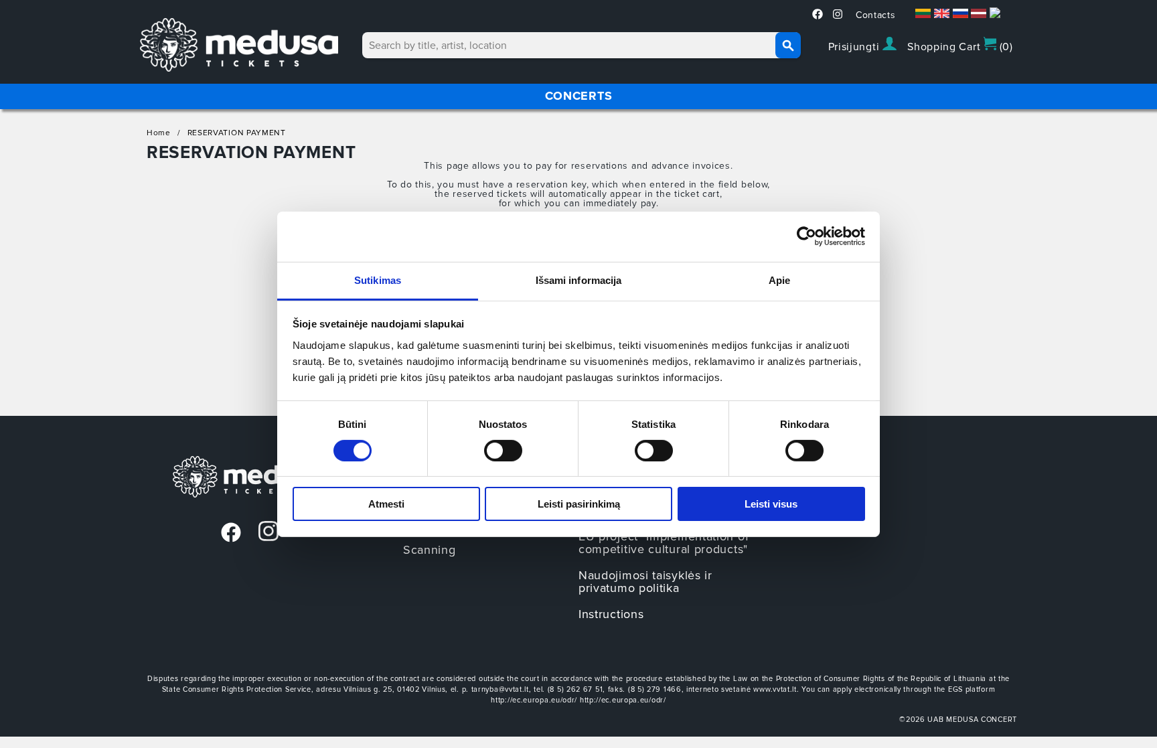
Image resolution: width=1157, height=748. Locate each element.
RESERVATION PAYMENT (236, 133)
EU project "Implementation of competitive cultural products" (663, 542)
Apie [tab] (779, 279)
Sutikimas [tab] (377, 279)
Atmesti (386, 504)
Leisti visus (771, 504)
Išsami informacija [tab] (579, 279)
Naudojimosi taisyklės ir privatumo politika (645, 581)
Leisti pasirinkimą (579, 504)
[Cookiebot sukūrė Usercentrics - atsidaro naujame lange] (806, 236)
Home (159, 133)
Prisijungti (855, 47)
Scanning (429, 549)
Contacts (876, 15)
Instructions (610, 614)
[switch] (503, 450)
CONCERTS (579, 95)
